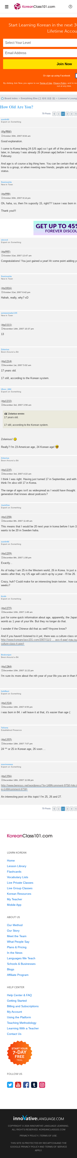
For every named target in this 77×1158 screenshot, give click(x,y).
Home (11, 860)
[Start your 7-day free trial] (19, 1053)
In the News (14, 952)
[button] (70, 6)
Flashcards (14, 871)
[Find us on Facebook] (26, 1085)
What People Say (18, 941)
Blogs (10, 969)
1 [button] (58, 114)
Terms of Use (46, 83)
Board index (11, 98)
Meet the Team (16, 936)
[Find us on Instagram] (42, 1085)
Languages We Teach (21, 958)
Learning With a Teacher (23, 1028)
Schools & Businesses (21, 963)
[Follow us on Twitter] (10, 1085)
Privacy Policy (59, 83)
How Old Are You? (16, 107)
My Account (14, 1011)
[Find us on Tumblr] (34, 1085)
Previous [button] (54, 114)
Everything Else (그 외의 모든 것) (38, 98)
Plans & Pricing (16, 947)
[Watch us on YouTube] (18, 1085)
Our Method (15, 925)
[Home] (34, 10)
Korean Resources (19, 893)
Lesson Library (16, 866)
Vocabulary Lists (17, 877)
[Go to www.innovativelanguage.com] (38, 1117)
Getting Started (17, 1000)
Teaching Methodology (21, 1022)
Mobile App (14, 904)
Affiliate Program (18, 974)
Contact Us (14, 1033)
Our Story (13, 930)
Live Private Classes (20, 882)
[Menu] (6, 6)
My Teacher (14, 899)
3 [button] (67, 114)
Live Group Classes (19, 888)
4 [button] (71, 114)
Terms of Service (56, 1147)
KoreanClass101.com (52, 1129)
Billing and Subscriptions (23, 1006)
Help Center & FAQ (19, 995)
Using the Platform (19, 1017)
